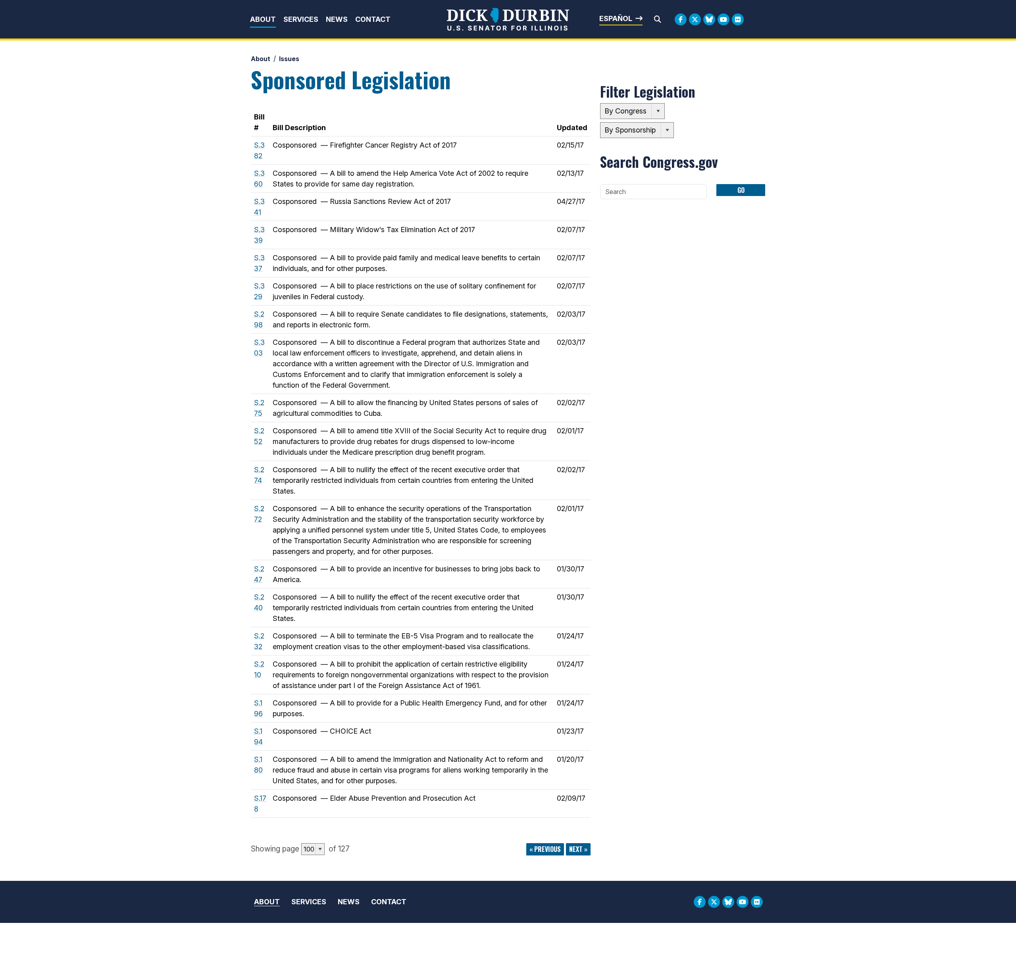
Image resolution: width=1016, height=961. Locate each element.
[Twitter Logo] (695, 19)
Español (615, 18)
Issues (289, 59)
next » (578, 849)
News (337, 19)
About (263, 19)
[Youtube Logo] (723, 19)
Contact (373, 19)
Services (300, 19)
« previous (545, 849)
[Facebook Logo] (681, 19)
